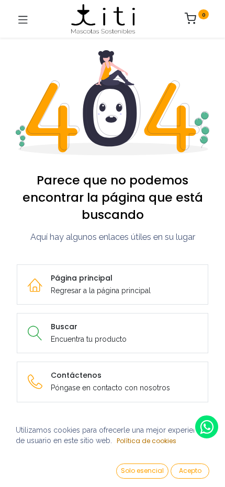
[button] (142, 471)
